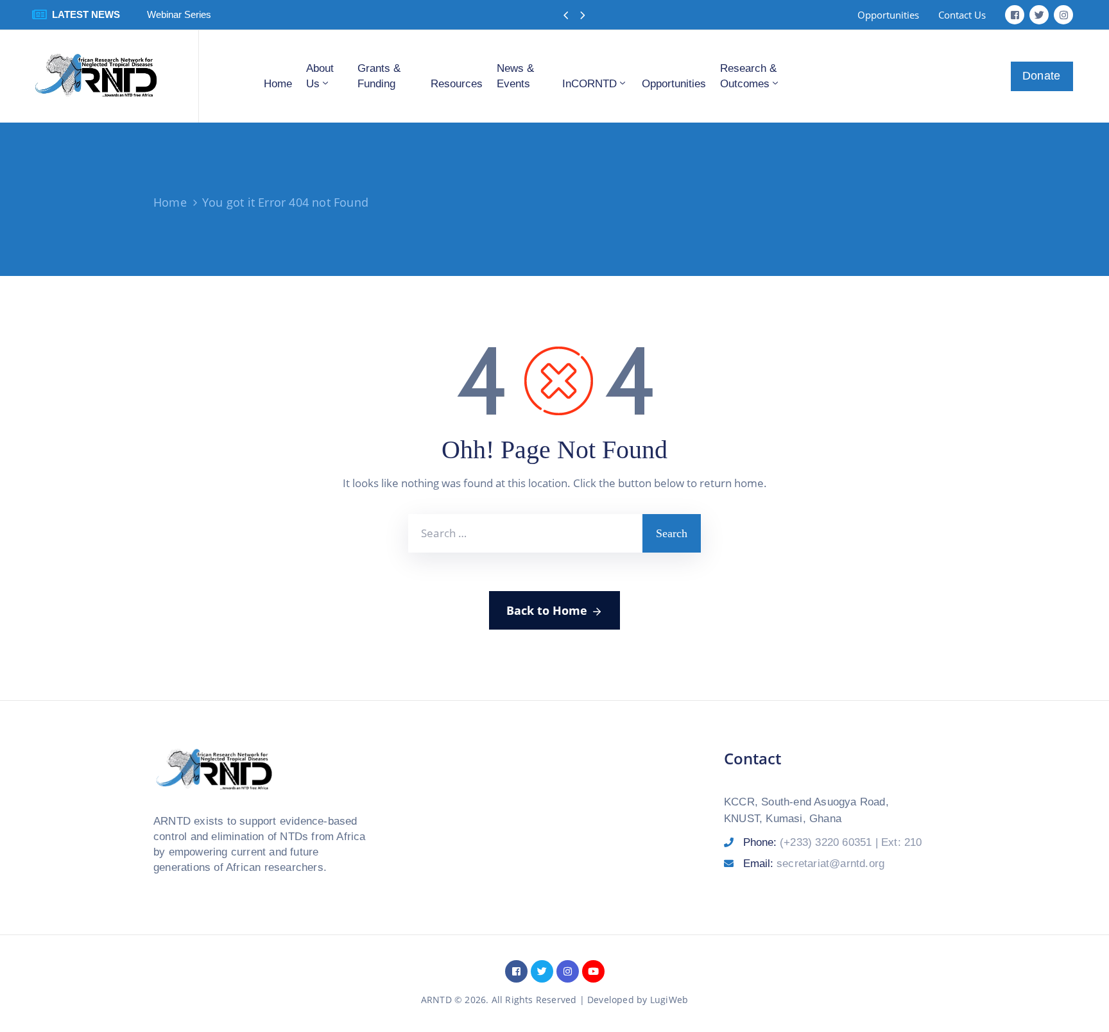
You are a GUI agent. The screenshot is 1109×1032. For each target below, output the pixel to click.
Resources (457, 84)
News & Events (515, 76)
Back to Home (546, 610)
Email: (813, 863)
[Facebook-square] (1014, 14)
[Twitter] (1039, 14)
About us (320, 76)
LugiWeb (669, 999)
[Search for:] (525, 533)
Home (278, 84)
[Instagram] (1063, 14)
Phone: (832, 842)
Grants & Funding (378, 76)
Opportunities (674, 84)
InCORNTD (589, 84)
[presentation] (566, 15)
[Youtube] (593, 971)
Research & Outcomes (748, 76)
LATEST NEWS (86, 14)
